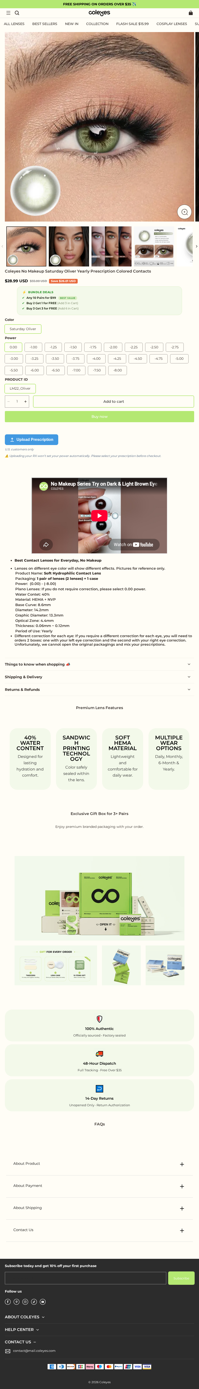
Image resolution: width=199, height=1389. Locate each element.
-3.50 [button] (55, 358)
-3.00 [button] (14, 358)
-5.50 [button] (14, 370)
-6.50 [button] (55, 370)
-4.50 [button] (138, 358)
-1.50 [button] (73, 347)
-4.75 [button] (159, 358)
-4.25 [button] (117, 358)
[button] (8, 12)
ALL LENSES (14, 24)
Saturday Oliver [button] (23, 329)
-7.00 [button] (76, 370)
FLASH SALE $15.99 (132, 24)
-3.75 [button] (75, 358)
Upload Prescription (35, 439)
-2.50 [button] (154, 347)
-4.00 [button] (96, 358)
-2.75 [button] (175, 347)
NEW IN (71, 24)
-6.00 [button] (34, 370)
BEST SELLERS (44, 24)
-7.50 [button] (97, 370)
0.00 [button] (13, 347)
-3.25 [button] (34, 358)
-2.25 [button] (134, 347)
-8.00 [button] (117, 370)
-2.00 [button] (113, 347)
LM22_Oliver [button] (20, 388)
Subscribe (181, 1278)
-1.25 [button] (53, 347)
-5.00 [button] (179, 358)
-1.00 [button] (33, 347)
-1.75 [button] (92, 347)
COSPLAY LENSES (172, 24)
